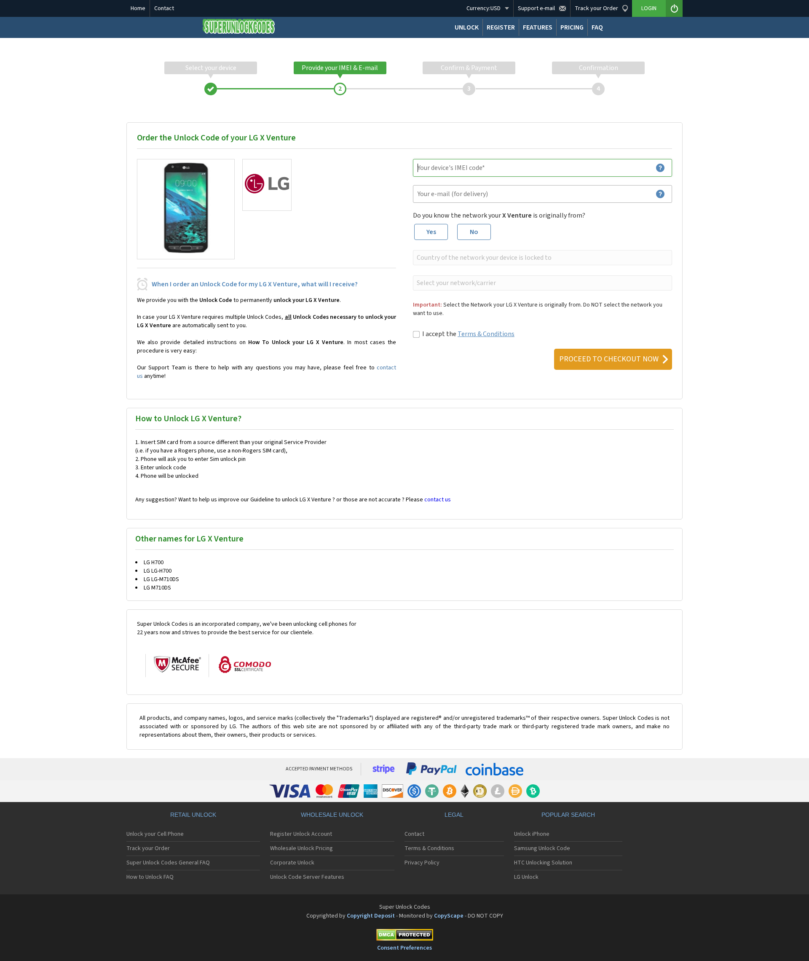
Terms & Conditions (486, 334)
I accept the (468, 334)
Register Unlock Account (301, 834)
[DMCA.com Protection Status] (404, 936)
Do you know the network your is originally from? (499, 215)
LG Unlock (526, 877)
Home (138, 8)
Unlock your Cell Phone (155, 834)
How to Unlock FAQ (150, 877)
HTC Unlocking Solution (543, 863)
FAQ (597, 27)
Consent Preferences (404, 948)
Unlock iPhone (531, 834)
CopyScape (448, 916)
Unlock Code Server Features (307, 877)
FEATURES (537, 27)
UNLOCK (467, 27)
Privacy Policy (421, 863)
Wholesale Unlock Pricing (301, 848)
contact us (437, 499)
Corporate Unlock (292, 863)
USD (483, 8)
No (474, 232)
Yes (431, 232)
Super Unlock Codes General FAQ (168, 863)
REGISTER (501, 27)
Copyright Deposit (371, 916)
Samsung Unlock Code (542, 848)
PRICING (572, 27)
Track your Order (148, 848)
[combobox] (542, 257)
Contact (164, 8)
